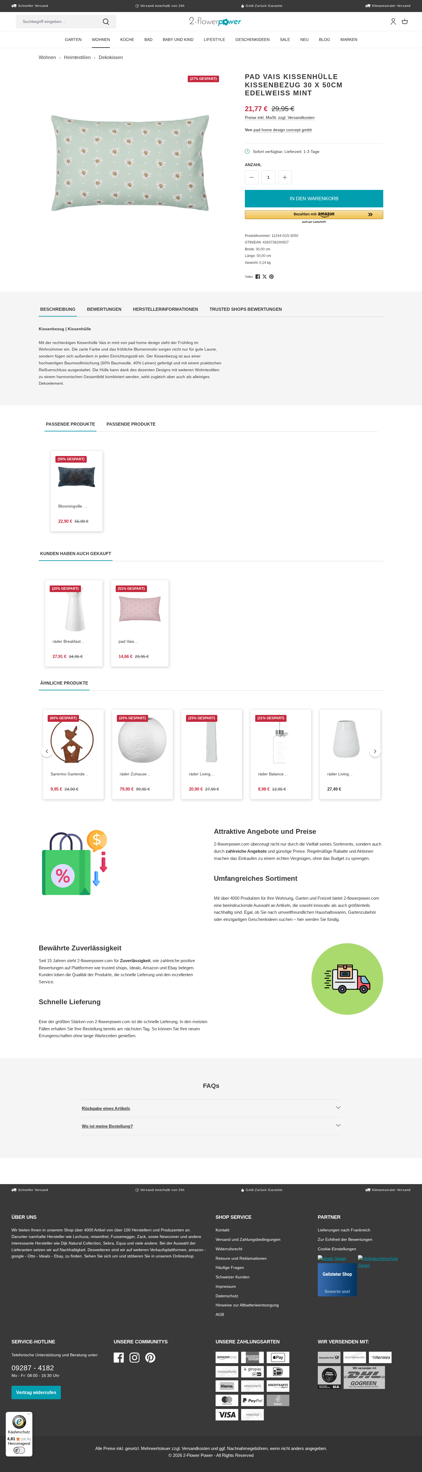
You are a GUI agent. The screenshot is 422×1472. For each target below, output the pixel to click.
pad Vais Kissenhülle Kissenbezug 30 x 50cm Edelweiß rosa (135, 641)
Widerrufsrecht (229, 1248)
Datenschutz (227, 1295)
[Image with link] (123, 862)
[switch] (19, 1450)
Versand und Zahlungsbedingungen (248, 1239)
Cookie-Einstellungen (337, 1248)
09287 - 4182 (32, 1368)
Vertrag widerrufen (38, 1392)
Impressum (226, 1286)
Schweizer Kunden (232, 1276)
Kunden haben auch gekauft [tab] (76, 553)
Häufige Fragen (230, 1267)
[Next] (375, 751)
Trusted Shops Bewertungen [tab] (246, 309)
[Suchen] (106, 21)
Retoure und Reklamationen (241, 1258)
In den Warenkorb (314, 198)
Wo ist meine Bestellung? (112, 1126)
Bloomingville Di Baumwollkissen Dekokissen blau (76, 506)
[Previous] (47, 751)
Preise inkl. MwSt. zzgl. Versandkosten (280, 117)
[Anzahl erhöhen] (285, 177)
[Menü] (29, 1415)
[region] (130, 164)
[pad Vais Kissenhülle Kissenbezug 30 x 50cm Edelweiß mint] (130, 163)
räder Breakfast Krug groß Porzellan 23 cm (71, 641)
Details (216, 761)
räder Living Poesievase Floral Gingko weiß (350, 774)
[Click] (215, 21)
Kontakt (222, 1229)
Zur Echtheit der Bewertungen (345, 1239)
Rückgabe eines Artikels (111, 1108)
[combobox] (56, 21)
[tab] (58, 310)
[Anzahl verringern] (252, 177)
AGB (220, 1314)
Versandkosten (196, 1448)
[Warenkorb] (405, 21)
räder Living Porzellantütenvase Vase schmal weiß (212, 774)
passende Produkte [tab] (71, 424)
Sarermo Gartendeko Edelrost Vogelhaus (73, 774)
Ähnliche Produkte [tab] (65, 682)
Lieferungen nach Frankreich (344, 1229)
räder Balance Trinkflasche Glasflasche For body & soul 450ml (281, 774)
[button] (314, 217)
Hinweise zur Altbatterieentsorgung (247, 1304)
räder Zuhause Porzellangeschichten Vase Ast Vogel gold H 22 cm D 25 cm (142, 774)
